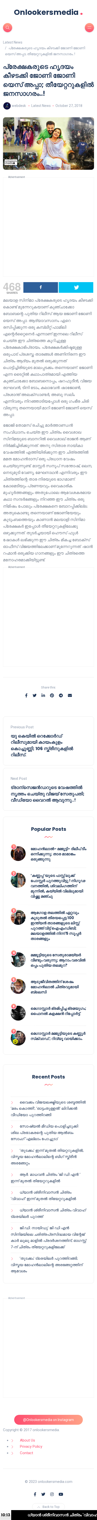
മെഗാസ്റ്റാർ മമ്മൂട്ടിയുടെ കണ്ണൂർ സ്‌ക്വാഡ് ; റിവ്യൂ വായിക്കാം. (58, 1036)
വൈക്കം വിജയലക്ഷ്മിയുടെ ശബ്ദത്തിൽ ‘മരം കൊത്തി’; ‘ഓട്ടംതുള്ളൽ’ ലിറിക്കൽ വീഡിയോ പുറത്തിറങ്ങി (48, 1108)
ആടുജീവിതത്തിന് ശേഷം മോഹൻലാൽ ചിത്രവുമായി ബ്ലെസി (55, 987)
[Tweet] (76, 287)
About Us (27, 1440)
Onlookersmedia (48, 12)
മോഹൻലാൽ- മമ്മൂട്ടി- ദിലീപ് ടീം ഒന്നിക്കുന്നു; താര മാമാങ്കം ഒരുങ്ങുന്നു (58, 854)
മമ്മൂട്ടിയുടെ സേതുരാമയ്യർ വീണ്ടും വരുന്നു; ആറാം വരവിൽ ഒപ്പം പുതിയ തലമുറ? (58, 960)
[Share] (40, 287)
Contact (26, 1453)
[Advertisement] (48, 227)
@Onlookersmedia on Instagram (48, 1420)
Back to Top (51, 1507)
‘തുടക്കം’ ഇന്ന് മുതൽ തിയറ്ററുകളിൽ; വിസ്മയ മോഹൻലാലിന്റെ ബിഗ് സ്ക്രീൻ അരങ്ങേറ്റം (47, 1156)
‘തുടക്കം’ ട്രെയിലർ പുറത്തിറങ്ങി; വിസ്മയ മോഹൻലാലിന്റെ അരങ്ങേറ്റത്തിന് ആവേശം (47, 1264)
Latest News (41, 106)
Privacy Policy (31, 1446)
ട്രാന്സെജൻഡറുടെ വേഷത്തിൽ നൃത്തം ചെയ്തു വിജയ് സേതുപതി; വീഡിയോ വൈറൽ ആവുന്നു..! (47, 793)
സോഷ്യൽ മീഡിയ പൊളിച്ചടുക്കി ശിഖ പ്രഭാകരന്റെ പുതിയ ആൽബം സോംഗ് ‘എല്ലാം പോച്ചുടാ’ (44, 1132)
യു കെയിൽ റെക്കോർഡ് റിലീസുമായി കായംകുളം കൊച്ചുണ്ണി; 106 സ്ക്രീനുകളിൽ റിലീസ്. (42, 745)
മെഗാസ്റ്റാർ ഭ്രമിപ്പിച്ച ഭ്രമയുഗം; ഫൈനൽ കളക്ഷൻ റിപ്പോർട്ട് (58, 1011)
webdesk (19, 106)
